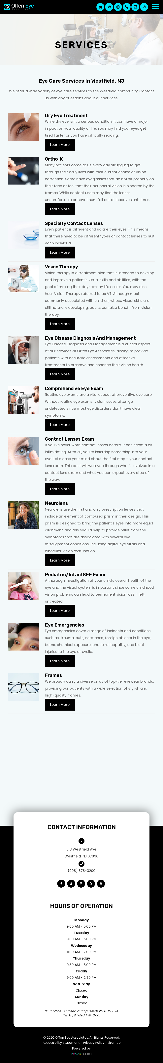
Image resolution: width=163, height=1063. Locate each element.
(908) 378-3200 (81, 871)
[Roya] (81, 1054)
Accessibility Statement (61, 1042)
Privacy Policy (93, 1042)
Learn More (60, 144)
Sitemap (114, 1042)
